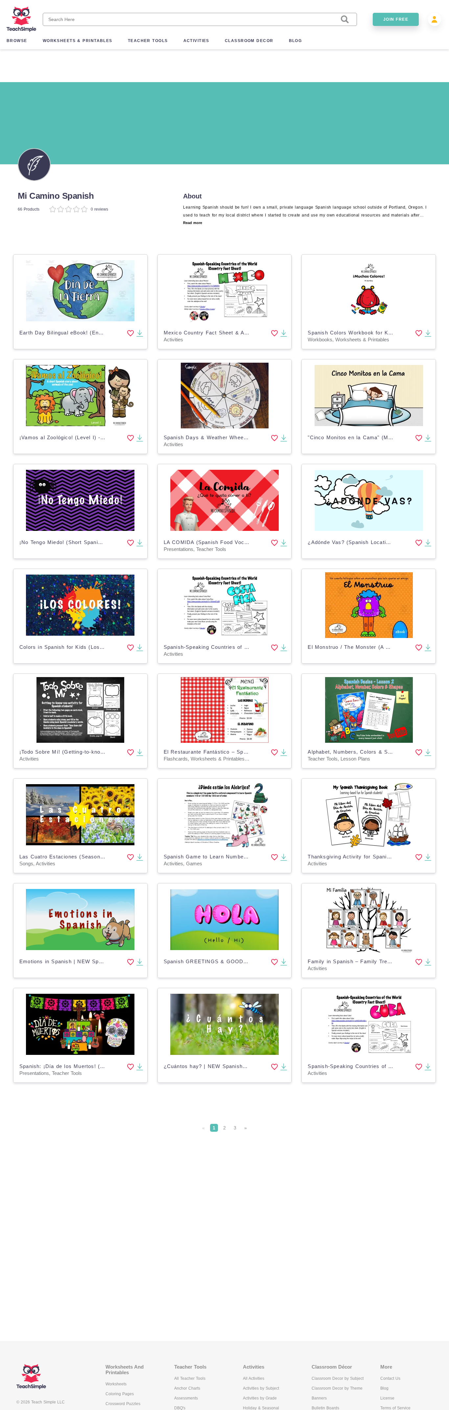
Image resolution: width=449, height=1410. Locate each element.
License (387, 1398)
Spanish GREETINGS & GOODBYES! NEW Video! (228, 961)
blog (295, 40)
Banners (319, 1398)
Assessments (186, 1398)
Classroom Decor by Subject (338, 1378)
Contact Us (390, 1378)
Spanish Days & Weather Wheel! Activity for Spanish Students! (244, 437)
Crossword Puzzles (123, 1403)
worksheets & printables (77, 40)
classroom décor (332, 1367)
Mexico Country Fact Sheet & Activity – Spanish (225, 332)
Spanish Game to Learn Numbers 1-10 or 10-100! (227, 856)
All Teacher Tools (189, 1378)
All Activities (253, 1378)
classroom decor (249, 40)
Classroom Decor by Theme (337, 1388)
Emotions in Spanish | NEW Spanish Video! (74, 961)
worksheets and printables (125, 1369)
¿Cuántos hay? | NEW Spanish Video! (212, 1066)
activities (196, 40)
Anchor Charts (187, 1388)
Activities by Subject (261, 1388)
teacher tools (148, 40)
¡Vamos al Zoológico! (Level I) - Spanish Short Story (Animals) (99, 437)
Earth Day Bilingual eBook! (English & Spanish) (79, 332)
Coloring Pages (120, 1394)
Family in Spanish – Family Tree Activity (359, 961)
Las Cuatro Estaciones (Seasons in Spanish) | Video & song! (97, 856)
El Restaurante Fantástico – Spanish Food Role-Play (231, 752)
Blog (384, 1388)
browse (17, 40)
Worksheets (116, 1384)
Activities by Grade (260, 1398)
